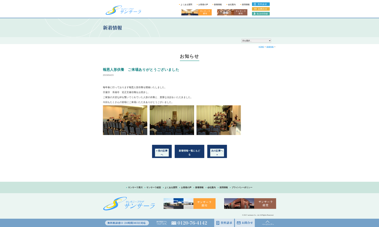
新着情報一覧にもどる (189, 152)
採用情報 (246, 4)
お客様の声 (203, 4)
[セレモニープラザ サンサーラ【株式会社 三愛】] (123, 10)
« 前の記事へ (162, 152)
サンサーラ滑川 (135, 187)
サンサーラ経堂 (153, 187)
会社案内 (232, 4)
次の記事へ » (217, 152)
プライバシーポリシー (242, 187)
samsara (250, 215)
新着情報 (218, 4)
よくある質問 (186, 4)
